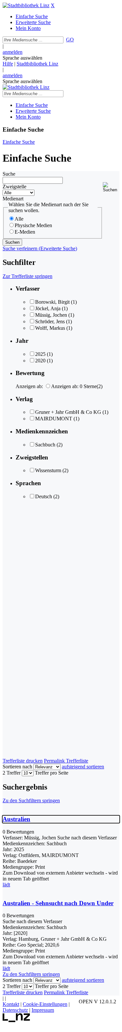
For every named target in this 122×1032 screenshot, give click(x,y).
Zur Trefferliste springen (27, 276)
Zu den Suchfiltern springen (31, 800)
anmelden (12, 52)
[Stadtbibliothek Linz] (26, 5)
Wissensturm (48, 470)
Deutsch (43, 496)
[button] (111, 187)
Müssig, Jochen (51, 315)
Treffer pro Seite (51, 773)
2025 (40, 354)
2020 (40, 360)
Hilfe (8, 63)
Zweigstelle (14, 186)
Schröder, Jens (50, 321)
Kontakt (11, 1004)
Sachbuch (45, 444)
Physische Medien (33, 225)
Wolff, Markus (50, 328)
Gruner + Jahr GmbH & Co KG (68, 412)
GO (70, 39)
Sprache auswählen (22, 58)
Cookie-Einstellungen (45, 1004)
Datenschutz (15, 1010)
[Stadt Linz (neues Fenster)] (16, 1020)
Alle (19, 219)
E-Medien (25, 232)
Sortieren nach (17, 766)
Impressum (43, 1010)
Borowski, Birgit (52, 302)
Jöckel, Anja (48, 308)
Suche (9, 174)
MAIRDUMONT (53, 418)
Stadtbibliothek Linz (37, 63)
